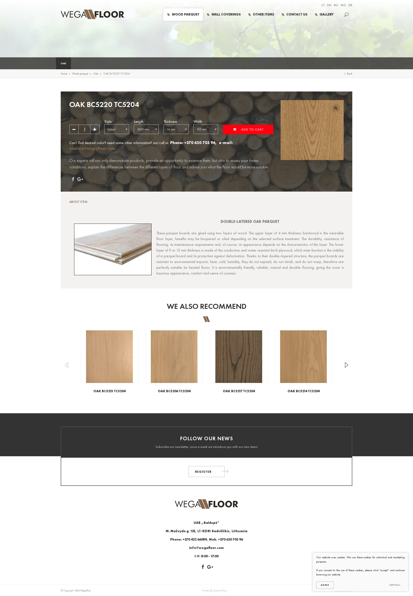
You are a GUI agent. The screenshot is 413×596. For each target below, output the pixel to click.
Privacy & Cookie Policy (214, 590)
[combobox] (116, 129)
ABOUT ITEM (78, 201)
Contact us (296, 14)
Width (197, 121)
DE (350, 5)
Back (349, 73)
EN (329, 5)
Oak (63, 63)
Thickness (170, 121)
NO (343, 5)
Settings (394, 585)
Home (64, 73)
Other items (263, 14)
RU (336, 5)
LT (323, 5)
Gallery (327, 14)
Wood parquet (185, 14)
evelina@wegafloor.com (92, 148)
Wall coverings (226, 14)
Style (108, 121)
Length (138, 121)
